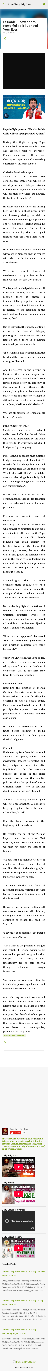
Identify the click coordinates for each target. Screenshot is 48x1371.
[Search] (44, 4)
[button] (4, 38)
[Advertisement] (24, 1095)
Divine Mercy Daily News (19, 4)
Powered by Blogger (25, 1362)
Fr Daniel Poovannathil (14, 1036)
